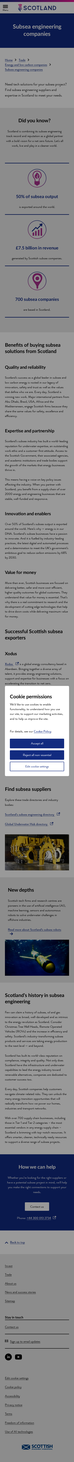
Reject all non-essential (37, 755)
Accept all (37, 743)
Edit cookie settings (37, 766)
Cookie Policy (42, 731)
